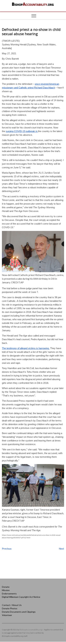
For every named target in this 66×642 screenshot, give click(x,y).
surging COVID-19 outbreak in (22, 131)
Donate (5, 586)
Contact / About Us (12, 605)
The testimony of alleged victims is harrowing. (26, 348)
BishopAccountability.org (31, 629)
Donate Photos (9, 608)
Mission (6, 590)
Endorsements (9, 593)
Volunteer (7, 615)
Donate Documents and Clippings (19, 611)
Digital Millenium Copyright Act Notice (21, 597)
